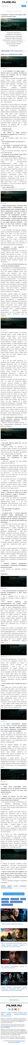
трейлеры (3, 1012)
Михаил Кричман (12, 725)
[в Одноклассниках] (18, 1009)
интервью (5, 902)
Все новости (14, 1000)
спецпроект (14, 899)
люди (2, 1014)
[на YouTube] (15, 1009)
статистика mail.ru (6, 1015)
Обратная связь (20, 1040)
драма (23, 899)
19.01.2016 (7, 11)
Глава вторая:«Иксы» (16, 51)
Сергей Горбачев (5, 1027)
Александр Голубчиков (10, 1026)
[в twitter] (12, 1009)
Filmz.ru (12, 11)
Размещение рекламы (14, 1042)
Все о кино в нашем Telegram (14, 894)
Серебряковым (22, 659)
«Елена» (3, 725)
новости (9, 1012)
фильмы (14, 1012)
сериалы (20, 1012)
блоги (25, 1012)
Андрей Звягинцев (16, 902)
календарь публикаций (20, 1014)
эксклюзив (5, 899)
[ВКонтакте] (9, 1009)
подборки (9, 1014)
